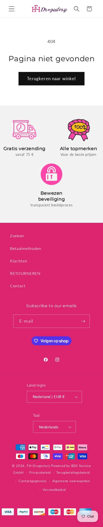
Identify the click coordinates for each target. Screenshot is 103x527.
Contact (18, 285)
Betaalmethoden (25, 248)
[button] (11, 8)
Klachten (18, 260)
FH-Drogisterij (38, 466)
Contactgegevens (32, 481)
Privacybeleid (40, 472)
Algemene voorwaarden (71, 481)
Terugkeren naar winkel (51, 78)
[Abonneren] (83, 321)
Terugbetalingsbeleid (73, 472)
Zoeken (17, 235)
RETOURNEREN (25, 273)
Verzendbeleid (54, 490)
